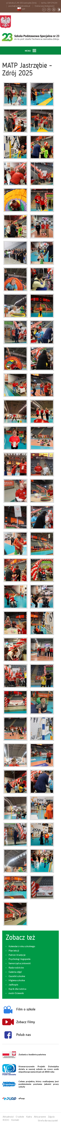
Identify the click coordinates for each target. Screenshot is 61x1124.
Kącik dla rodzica (17, 988)
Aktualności (8, 1116)
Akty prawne (40, 1116)
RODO (6, 1120)
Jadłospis (13, 984)
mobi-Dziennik (16, 993)
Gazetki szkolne (17, 976)
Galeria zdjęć (15, 971)
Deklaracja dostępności (44, 6)
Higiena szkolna (17, 980)
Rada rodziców (16, 967)
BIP (23, 9)
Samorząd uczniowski (20, 963)
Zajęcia (51, 1116)
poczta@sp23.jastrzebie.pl (19, 6)
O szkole (20, 1116)
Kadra (29, 1116)
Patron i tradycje (17, 954)
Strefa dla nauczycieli (48, 1120)
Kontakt (15, 1120)
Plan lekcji (14, 950)
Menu (28, 51)
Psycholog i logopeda (19, 958)
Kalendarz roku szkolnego (22, 946)
